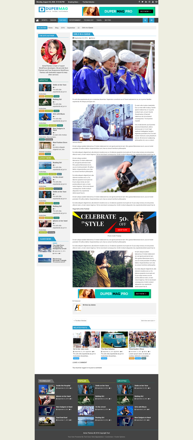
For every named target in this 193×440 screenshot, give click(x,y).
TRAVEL (99, 20)
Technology (49, 139)
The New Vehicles (80, 320)
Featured (77, 301)
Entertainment (43, 125)
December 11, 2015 (63, 420)
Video (55, 251)
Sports (144, 358)
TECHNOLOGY (88, 20)
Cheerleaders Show (89, 2)
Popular (82, 381)
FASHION (53, 20)
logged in (85, 368)
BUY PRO (108, 20)
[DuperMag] (37, 20)
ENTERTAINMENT (75, 20)
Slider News (45, 239)
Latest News (49, 96)
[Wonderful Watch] (151, 20)
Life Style (122, 381)
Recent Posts (58, 188)
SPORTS (44, 20)
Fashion (131, 358)
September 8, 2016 (63, 409)
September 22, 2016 (80, 351)
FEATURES (62, 20)
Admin (93, 38)
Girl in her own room (147, 320)
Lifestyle (43, 80)
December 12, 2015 (135, 351)
